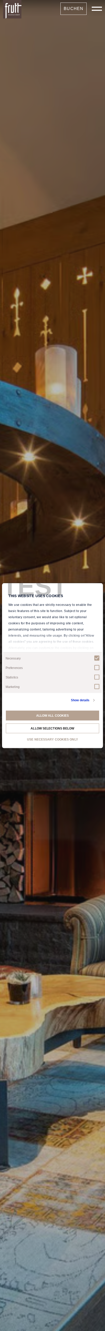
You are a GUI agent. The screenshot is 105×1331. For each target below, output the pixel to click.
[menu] (97, 9)
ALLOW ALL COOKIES (52, 715)
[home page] (12, 9)
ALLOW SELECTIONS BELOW (52, 728)
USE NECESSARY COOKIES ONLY (52, 739)
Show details (80, 700)
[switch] (96, 667)
